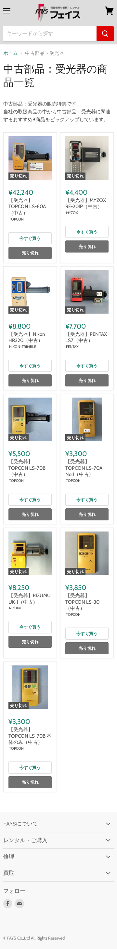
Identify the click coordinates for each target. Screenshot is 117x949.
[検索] (105, 33)
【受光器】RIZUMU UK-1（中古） (29, 599)
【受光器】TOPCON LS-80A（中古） (27, 206)
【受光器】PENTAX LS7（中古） (88, 337)
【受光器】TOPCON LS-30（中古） (82, 602)
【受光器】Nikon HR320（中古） (26, 337)
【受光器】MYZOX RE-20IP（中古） (85, 203)
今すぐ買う (30, 238)
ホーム (10, 53)
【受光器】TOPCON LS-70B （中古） (27, 468)
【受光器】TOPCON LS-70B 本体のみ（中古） (29, 736)
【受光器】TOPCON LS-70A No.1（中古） (83, 468)
